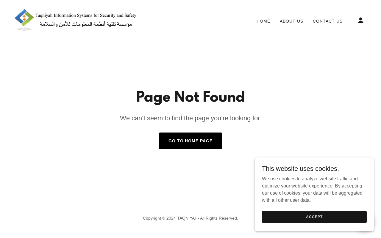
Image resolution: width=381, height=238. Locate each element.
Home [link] (263, 21)
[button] (361, 20)
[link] (76, 19)
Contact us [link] (328, 21)
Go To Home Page (190, 140)
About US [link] (291, 21)
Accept (314, 217)
